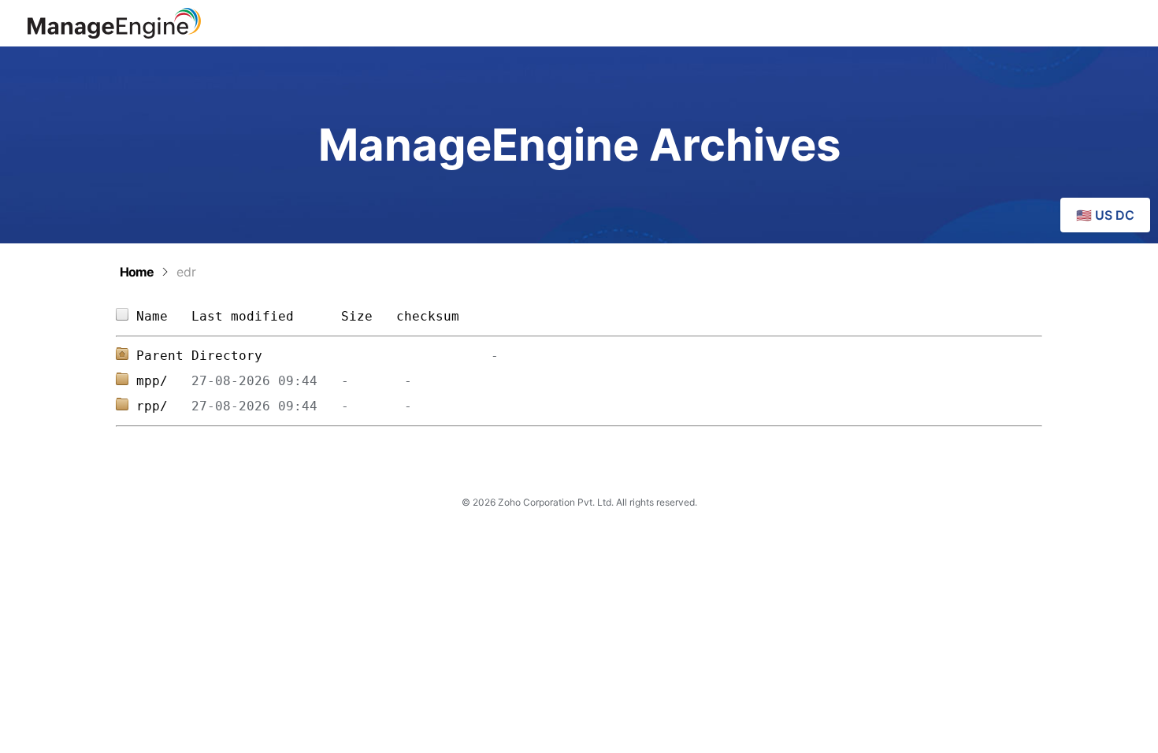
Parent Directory (199, 355)
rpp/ (163, 406)
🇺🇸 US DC (1105, 215)
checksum (427, 316)
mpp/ (163, 380)
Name (163, 316)
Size (360, 316)
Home (137, 272)
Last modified (242, 316)
